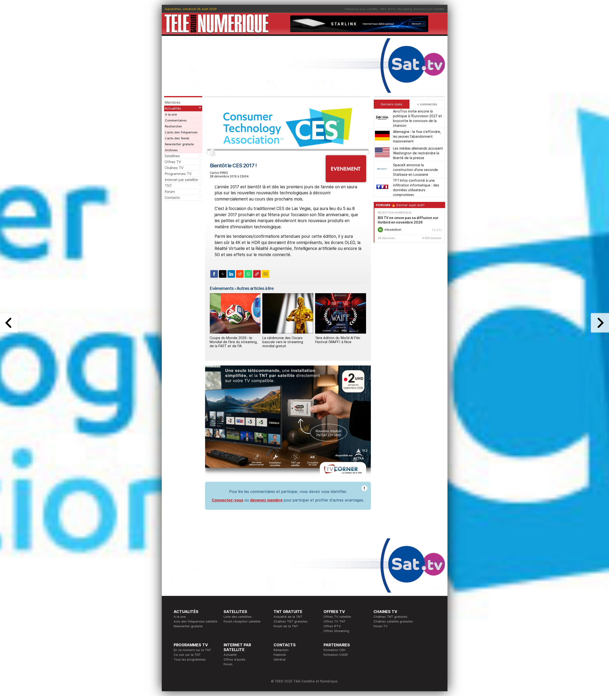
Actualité (230, 655)
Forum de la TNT (286, 626)
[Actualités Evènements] (346, 180)
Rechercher (173, 126)
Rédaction (281, 650)
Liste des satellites (238, 616)
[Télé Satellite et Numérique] (216, 23)
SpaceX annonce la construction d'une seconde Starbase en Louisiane (415, 169)
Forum (170, 191)
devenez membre (266, 500)
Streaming (404, 9)
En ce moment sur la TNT (192, 650)
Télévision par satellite (361, 9)
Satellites (172, 156)
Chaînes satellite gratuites (393, 621)
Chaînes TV (174, 167)
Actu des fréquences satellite (195, 621)
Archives (171, 150)
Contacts (172, 197)
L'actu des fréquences (181, 132)
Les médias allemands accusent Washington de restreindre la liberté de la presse (418, 153)
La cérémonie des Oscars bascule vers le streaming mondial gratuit (282, 342)
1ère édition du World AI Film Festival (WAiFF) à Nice (337, 340)
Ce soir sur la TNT (187, 655)
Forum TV (380, 626)
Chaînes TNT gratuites (291, 621)
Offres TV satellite (337, 616)
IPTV (391, 9)
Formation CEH (334, 650)
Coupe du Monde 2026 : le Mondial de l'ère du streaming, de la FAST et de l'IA (234, 342)
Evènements (222, 288)
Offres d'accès (235, 659)
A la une (171, 114)
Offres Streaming (336, 631)
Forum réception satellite (242, 621)
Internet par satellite (429, 9)
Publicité (280, 655)
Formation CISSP (336, 655)
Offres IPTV (332, 626)
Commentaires (176, 120)
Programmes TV (178, 173)
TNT (383, 9)
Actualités (173, 108)
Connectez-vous (227, 500)
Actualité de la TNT (288, 616)
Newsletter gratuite (179, 144)
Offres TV (173, 162)
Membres (173, 102)
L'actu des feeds (177, 138)
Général (279, 659)
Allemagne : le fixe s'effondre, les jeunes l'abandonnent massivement (417, 136)
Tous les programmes (190, 659)
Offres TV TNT (335, 621)
